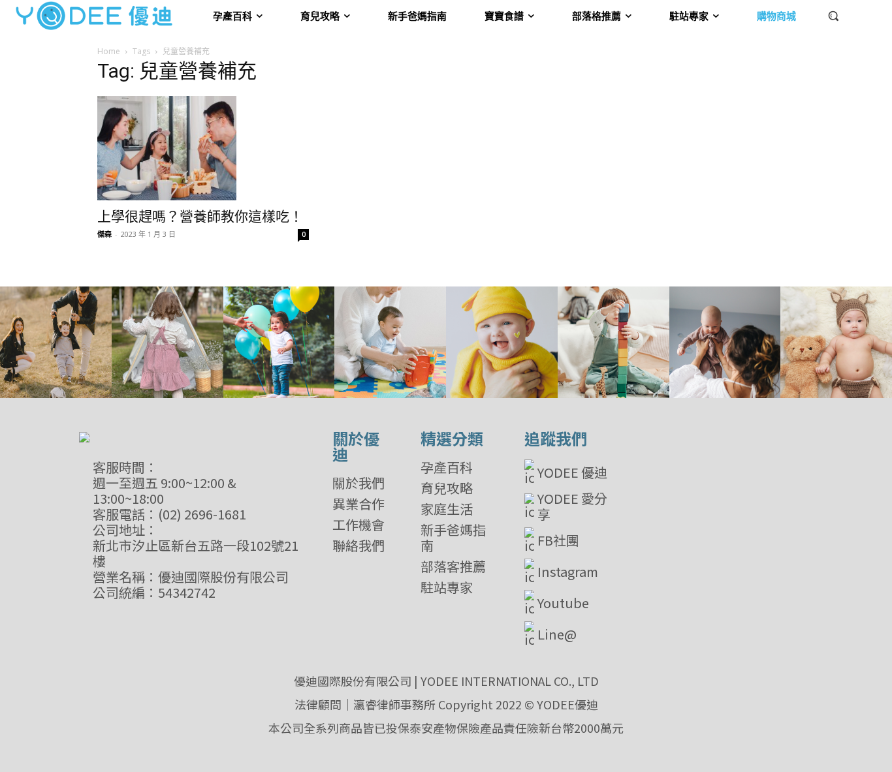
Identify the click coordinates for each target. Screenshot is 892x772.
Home (108, 51)
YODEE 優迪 (572, 472)
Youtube (563, 602)
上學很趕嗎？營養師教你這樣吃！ (200, 216)
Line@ (557, 634)
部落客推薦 (453, 566)
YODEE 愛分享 (572, 506)
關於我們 (358, 483)
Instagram (567, 571)
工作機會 (358, 525)
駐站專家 (447, 587)
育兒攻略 (447, 488)
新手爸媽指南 (453, 537)
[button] (833, 15)
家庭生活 (447, 509)
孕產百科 (447, 467)
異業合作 (358, 504)
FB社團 (558, 540)
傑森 (104, 234)
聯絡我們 (358, 545)
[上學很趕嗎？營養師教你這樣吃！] (203, 148)
